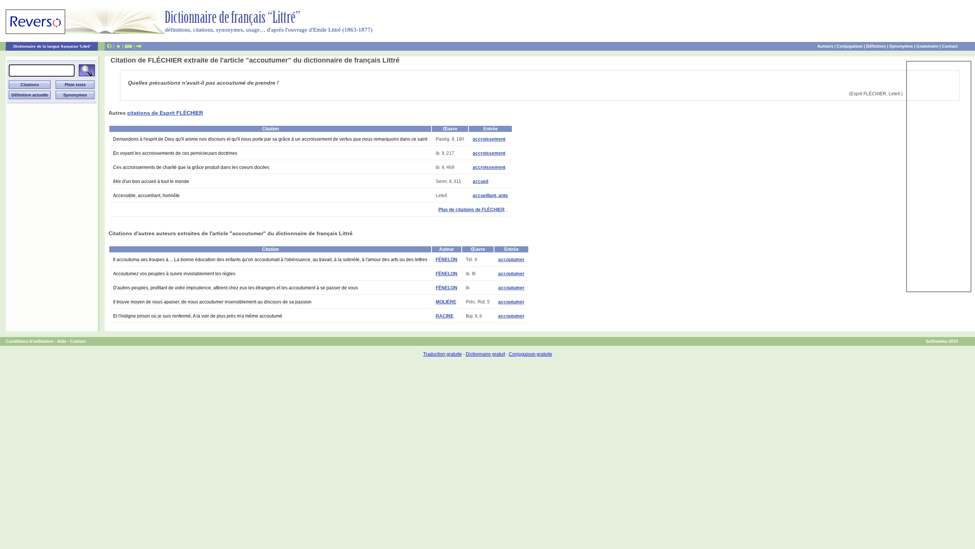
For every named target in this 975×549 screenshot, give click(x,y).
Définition (876, 46)
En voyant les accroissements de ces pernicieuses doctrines (175, 153)
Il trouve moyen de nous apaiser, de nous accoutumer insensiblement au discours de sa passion (212, 302)
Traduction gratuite (442, 354)
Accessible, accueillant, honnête (146, 195)
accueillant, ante (490, 195)
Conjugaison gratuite (530, 354)
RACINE (445, 316)
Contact (950, 46)
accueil (480, 181)
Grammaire (927, 46)
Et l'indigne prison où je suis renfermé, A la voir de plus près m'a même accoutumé (197, 316)
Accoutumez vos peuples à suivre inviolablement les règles (174, 273)
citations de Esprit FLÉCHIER (165, 113)
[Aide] (109, 46)
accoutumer (511, 259)
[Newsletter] (128, 46)
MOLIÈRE (446, 302)
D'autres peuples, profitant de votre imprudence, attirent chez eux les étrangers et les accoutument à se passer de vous (235, 288)
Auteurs (825, 46)
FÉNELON (446, 259)
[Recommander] (139, 46)
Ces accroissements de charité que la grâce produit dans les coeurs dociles (191, 167)
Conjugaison (850, 46)
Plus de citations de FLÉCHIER (471, 209)
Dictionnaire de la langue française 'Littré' (52, 46)
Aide (61, 341)
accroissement (489, 139)
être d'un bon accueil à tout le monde (151, 181)
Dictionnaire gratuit (485, 354)
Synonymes (901, 46)
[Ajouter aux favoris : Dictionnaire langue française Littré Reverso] (118, 46)
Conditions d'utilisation (29, 341)
